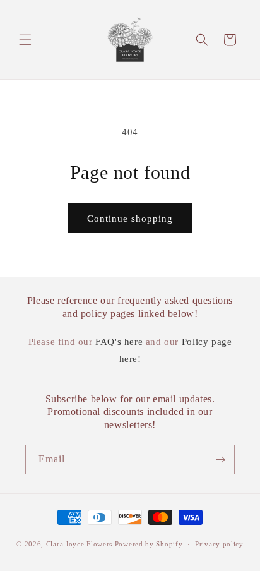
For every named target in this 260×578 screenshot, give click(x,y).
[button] (25, 40)
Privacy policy (219, 544)
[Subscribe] (220, 459)
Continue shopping (130, 219)
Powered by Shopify (149, 544)
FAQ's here (119, 342)
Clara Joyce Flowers (79, 544)
